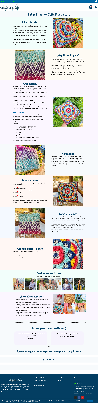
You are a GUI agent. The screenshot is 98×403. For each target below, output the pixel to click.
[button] (14, 338)
